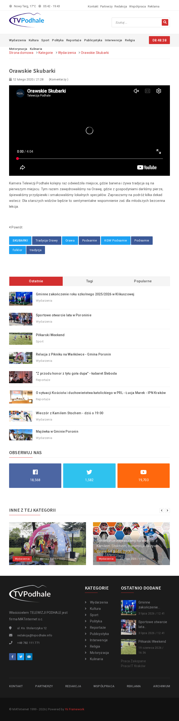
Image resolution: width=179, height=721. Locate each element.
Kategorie (45, 53)
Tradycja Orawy (47, 240)
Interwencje (113, 40)
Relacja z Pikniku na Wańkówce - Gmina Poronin (73, 354)
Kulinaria (96, 659)
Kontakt (93, 6)
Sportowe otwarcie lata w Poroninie (63, 315)
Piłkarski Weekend (50, 335)
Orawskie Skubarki (95, 53)
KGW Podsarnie (115, 240)
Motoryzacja (99, 653)
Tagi (89, 281)
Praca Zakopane (133, 661)
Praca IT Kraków (133, 666)
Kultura (33, 40)
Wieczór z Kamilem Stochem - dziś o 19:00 (69, 413)
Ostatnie (36, 281)
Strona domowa (21, 53)
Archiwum (161, 686)
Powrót (16, 227)
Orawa (70, 240)
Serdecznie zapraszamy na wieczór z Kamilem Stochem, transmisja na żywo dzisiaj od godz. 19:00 (127, 546)
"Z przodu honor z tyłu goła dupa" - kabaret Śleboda (76, 373)
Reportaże (73, 40)
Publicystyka (93, 40)
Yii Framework (75, 709)
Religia (129, 40)
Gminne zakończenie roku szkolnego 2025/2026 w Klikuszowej (85, 294)
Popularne (143, 281)
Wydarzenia (17, 40)
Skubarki (20, 240)
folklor (17, 250)
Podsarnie (89, 240)
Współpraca (137, 6)
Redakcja (120, 6)
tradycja (35, 250)
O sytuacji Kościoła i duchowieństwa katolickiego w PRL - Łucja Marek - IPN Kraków (101, 393)
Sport (45, 40)
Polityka (57, 40)
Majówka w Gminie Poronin (57, 431)
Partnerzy (106, 6)
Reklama (153, 6)
